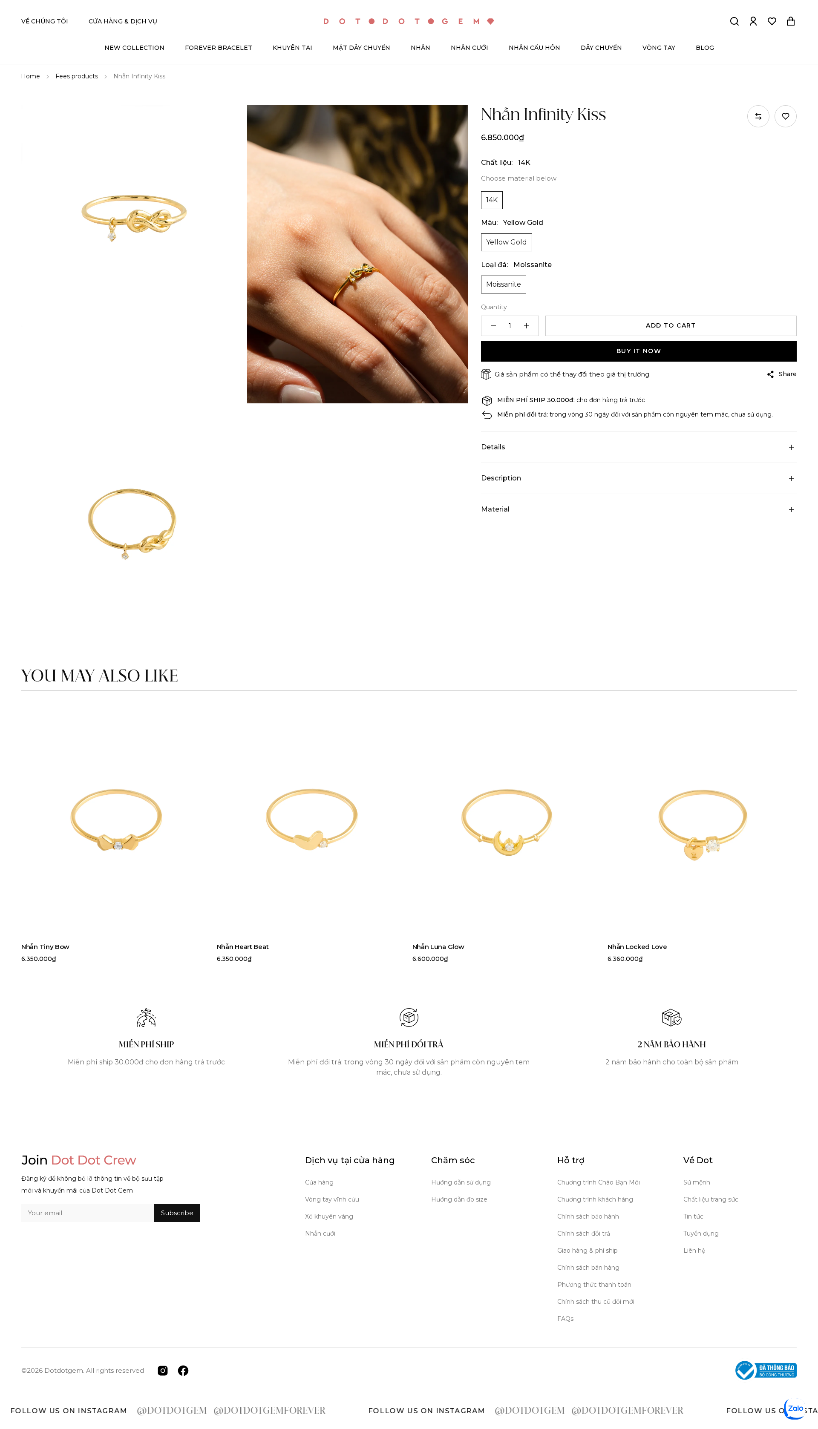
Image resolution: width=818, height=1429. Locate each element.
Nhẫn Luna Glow (438, 947)
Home (30, 76)
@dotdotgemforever (218, 1411)
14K (492, 200)
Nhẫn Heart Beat (243, 947)
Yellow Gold (506, 242)
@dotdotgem (120, 1411)
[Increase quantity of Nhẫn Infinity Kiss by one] (526, 326)
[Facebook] (183, 1370)
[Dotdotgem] (409, 21)
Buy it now (638, 351)
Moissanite (503, 284)
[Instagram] (163, 1370)
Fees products (76, 76)
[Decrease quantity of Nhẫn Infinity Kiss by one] (493, 326)
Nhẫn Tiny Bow (45, 947)
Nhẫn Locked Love (637, 947)
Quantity (494, 307)
